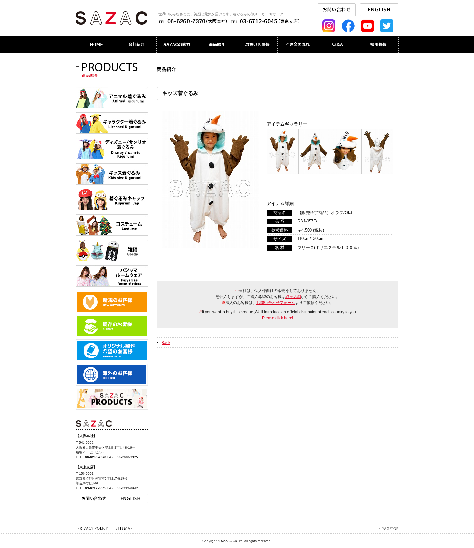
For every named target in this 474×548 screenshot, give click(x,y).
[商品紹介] (217, 44)
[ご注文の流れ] (298, 44)
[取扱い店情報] (257, 44)
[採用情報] (378, 44)
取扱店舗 (293, 297)
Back (166, 342)
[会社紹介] (136, 44)
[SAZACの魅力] (177, 44)
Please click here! (277, 318)
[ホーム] (96, 44)
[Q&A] (338, 44)
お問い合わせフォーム (275, 302)
